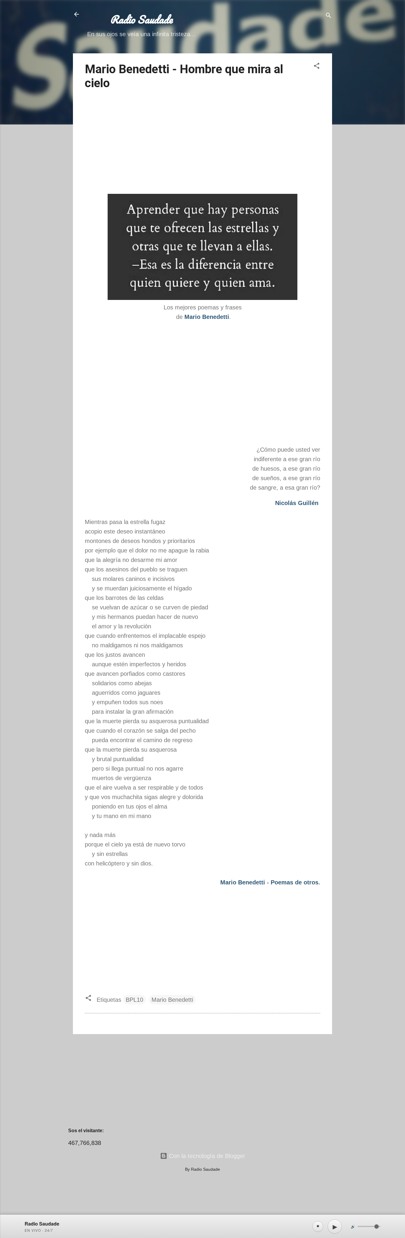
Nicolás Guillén (296, 503)
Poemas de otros (294, 882)
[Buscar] (328, 16)
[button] (316, 66)
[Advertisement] (202, 142)
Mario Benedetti (243, 882)
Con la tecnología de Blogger (206, 1156)
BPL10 (134, 999)
